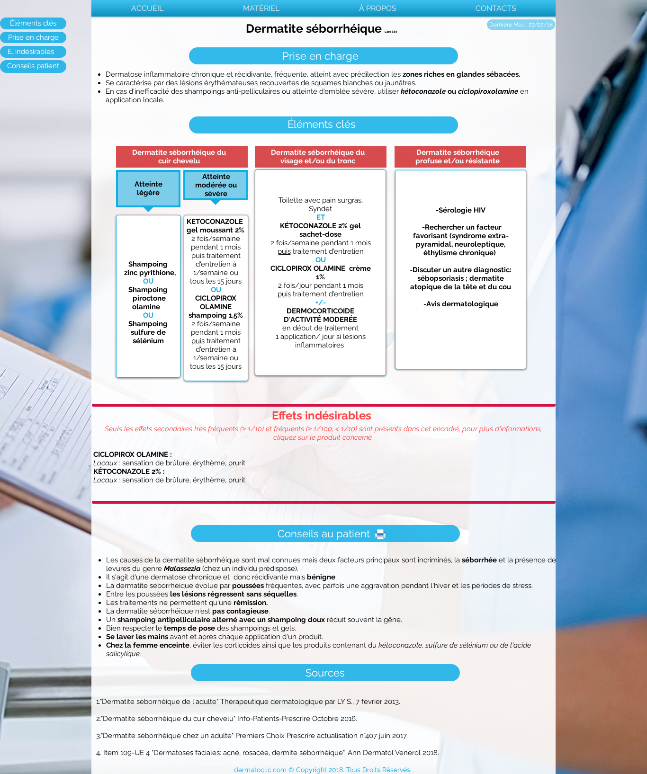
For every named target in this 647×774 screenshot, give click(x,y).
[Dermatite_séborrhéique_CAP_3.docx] (380, 535)
